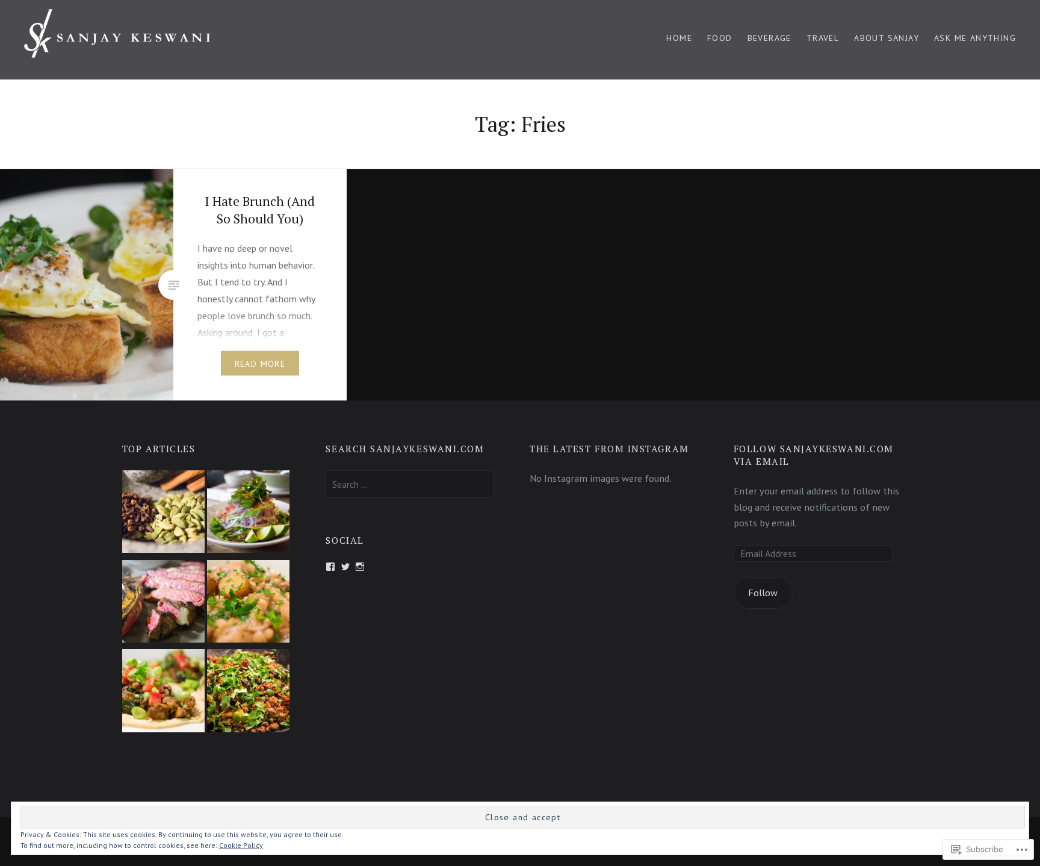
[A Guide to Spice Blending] (163, 514)
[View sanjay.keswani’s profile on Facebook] (330, 567)
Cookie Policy (241, 845)
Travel (822, 38)
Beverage (769, 38)
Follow (763, 593)
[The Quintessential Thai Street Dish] (248, 693)
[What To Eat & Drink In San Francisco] (248, 514)
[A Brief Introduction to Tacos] (163, 693)
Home (679, 38)
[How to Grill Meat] (163, 603)
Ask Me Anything (975, 38)
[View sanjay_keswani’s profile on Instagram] (360, 567)
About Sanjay (886, 38)
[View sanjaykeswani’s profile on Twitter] (345, 567)
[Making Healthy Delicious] (248, 603)
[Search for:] (410, 484)
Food (719, 38)
